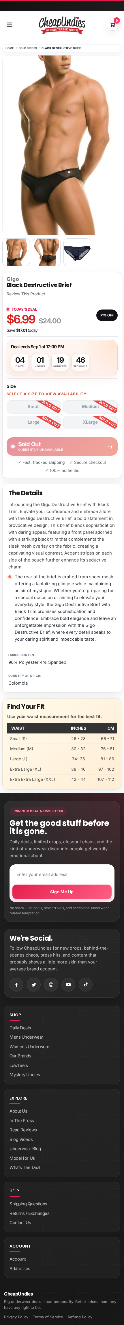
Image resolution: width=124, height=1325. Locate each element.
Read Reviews (23, 1130)
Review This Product (26, 294)
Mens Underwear (26, 1037)
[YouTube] (68, 985)
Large (34, 422)
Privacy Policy (16, 1317)
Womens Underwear (29, 1046)
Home (9, 48)
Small (34, 406)
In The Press (22, 1120)
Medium (90, 406)
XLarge (90, 422)
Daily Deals (20, 1028)
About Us (18, 1111)
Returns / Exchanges (29, 1213)
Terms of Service (48, 1317)
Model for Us (22, 1158)
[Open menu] (9, 25)
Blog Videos (21, 1139)
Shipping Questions (28, 1204)
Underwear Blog (25, 1148)
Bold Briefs (28, 48)
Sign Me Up (62, 891)
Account (18, 1259)
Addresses (20, 1268)
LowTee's (19, 1065)
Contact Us (20, 1222)
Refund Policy (80, 1317)
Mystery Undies (25, 1074)
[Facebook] (16, 985)
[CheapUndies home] (62, 25)
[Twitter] (34, 985)
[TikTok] (86, 985)
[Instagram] (51, 985)
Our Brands (20, 1056)
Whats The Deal (25, 1167)
